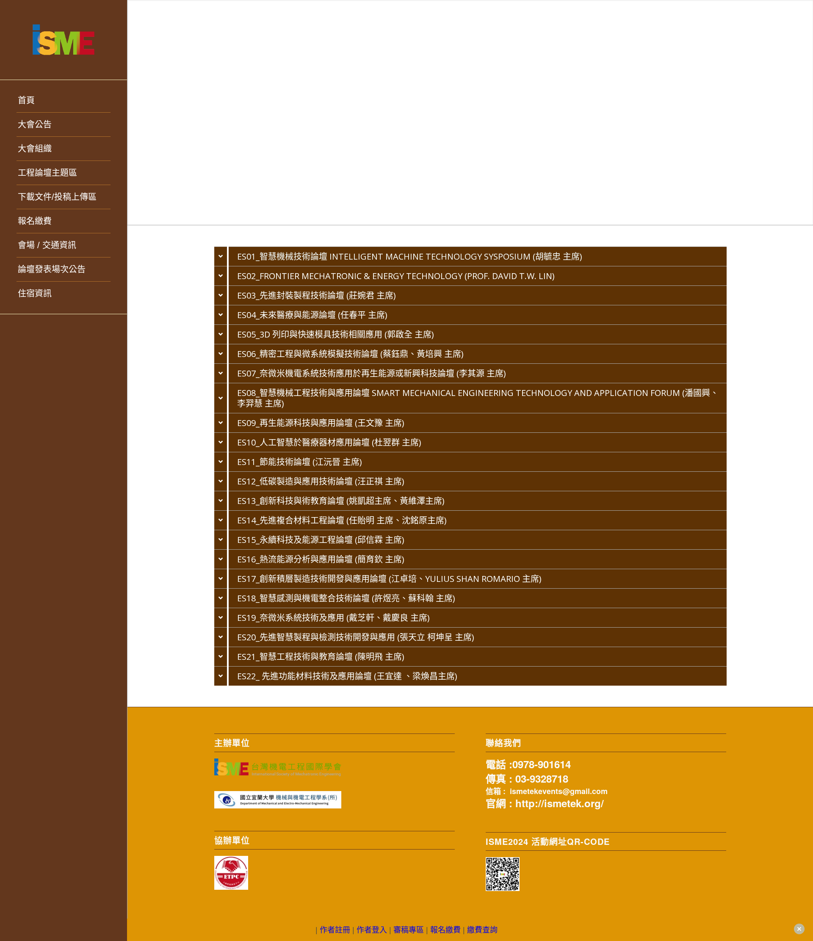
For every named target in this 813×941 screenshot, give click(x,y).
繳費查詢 (482, 929)
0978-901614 (541, 764)
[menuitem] (64, 101)
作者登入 (372, 929)
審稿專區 (408, 929)
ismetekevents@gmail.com (559, 791)
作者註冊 (335, 929)
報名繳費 (445, 929)
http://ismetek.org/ (559, 803)
